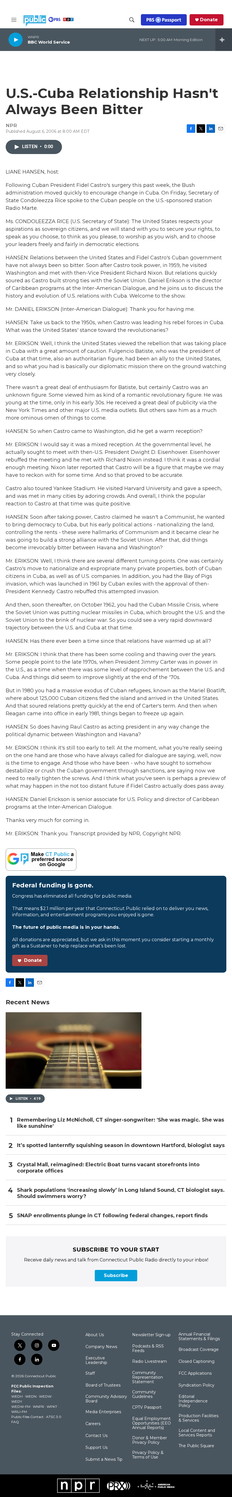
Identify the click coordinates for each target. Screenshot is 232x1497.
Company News (101, 1347)
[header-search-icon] (131, 19)
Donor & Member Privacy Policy (149, 1440)
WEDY (16, 1401)
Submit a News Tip (104, 1459)
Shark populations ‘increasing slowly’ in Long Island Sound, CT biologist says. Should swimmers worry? (121, 1193)
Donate (209, 19)
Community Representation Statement (147, 1377)
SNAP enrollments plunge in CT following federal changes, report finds (112, 1216)
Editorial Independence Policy (193, 1401)
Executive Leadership (96, 1360)
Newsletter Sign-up (151, 1335)
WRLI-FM (19, 1412)
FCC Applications (195, 1373)
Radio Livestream (149, 1361)
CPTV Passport (147, 1407)
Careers (92, 1424)
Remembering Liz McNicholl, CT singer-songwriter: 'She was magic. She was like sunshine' (120, 1123)
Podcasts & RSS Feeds (148, 1348)
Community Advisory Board (106, 1399)
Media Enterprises (103, 1412)
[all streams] (223, 39)
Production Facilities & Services (198, 1418)
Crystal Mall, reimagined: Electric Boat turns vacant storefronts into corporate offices (108, 1168)
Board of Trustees (103, 1385)
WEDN (30, 1396)
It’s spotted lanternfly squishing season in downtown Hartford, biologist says (121, 1145)
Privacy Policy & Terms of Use (148, 1455)
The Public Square (196, 1446)
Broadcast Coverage (199, 1349)
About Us (94, 1335)
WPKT (52, 1406)
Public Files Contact (27, 1417)
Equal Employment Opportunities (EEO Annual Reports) (151, 1423)
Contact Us (96, 1436)
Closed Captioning (196, 1361)
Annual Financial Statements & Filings (199, 1336)
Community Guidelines (144, 1394)
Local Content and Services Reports (197, 1433)
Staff (90, 1373)
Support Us (96, 1447)
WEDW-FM (20, 1406)
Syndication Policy (196, 1385)
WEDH (17, 1396)
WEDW (45, 1396)
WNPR (38, 1406)
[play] (15, 39)
